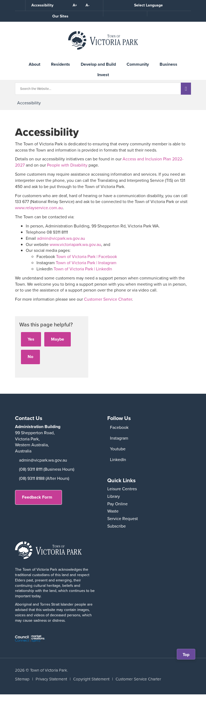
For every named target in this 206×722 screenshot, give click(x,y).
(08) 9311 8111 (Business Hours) (46, 469)
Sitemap (22, 679)
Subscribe (116, 526)
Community (138, 64)
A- (87, 5)
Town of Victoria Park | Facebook (86, 256)
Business (168, 64)
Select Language (148, 5)
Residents (60, 64)
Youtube (118, 449)
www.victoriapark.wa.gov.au (75, 244)
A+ (75, 5)
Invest (103, 75)
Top (187, 655)
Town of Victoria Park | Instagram (86, 263)
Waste (113, 511)
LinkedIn (118, 459)
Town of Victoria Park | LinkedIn (83, 269)
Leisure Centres (122, 489)
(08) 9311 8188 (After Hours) (44, 478)
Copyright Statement (91, 679)
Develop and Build (98, 64)
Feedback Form (37, 497)
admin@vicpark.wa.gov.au (61, 238)
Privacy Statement (51, 679)
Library (113, 496)
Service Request (122, 518)
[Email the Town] (169, 13)
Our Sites (60, 16)
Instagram (119, 438)
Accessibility (42, 5)
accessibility (29, 103)
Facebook (119, 427)
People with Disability (67, 165)
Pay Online (117, 504)
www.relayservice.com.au (39, 208)
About (34, 64)
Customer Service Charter (108, 299)
